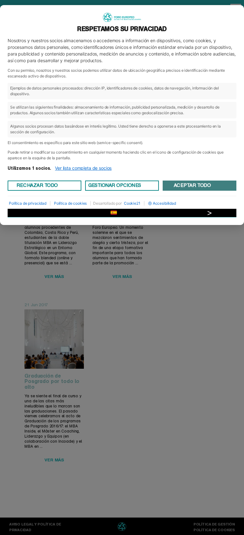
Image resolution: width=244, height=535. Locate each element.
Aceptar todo (192, 185)
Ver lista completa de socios (83, 168)
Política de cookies (70, 203)
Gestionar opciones (114, 185)
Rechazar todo (37, 185)
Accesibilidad (164, 203)
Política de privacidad (27, 203)
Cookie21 (132, 203)
